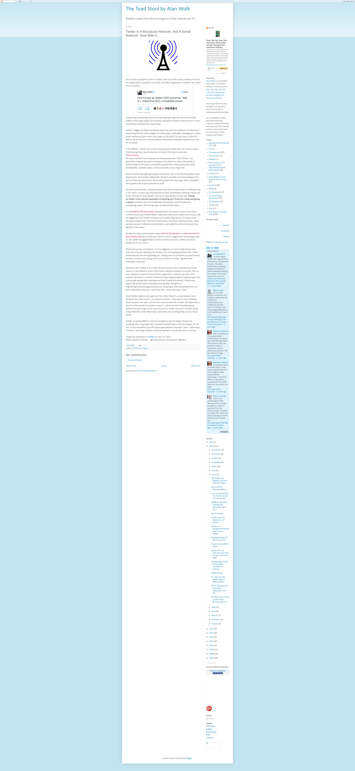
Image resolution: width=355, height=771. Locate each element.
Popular (216, 248)
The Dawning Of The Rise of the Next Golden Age (217, 425)
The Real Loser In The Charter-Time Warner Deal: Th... (220, 599)
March (215, 615)
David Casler (218, 290)
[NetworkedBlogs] (217, 671)
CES (210, 149)
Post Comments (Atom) (147, 371)
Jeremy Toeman (219, 396)
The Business (136, 348)
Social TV (212, 185)
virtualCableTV (219, 254)
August (215, 466)
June (214, 475)
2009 (211, 650)
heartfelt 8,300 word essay (142, 212)
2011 (211, 641)
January (215, 624)
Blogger (189, 758)
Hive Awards (214, 156)
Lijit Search (210, 719)
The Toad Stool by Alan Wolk (158, 9)
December (216, 450)
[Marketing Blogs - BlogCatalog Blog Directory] (211, 738)
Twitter (145, 348)
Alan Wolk (210, 81)
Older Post (195, 366)
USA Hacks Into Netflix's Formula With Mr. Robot (219, 480)
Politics (212, 174)
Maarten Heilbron (220, 331)
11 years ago (215, 286)
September (216, 462)
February (216, 620)
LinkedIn (225, 225)
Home (163, 366)
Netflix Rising (216, 573)
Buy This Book (217, 514)
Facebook (225, 231)
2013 (211, 633)
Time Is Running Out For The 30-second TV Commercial (219, 496)
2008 (211, 654)
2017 (211, 442)
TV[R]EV (151, 337)
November (216, 454)
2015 (211, 446)
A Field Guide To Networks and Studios (218, 520)
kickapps (212, 159)
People (208, 248)
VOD (210, 209)
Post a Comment (135, 360)
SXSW (211, 189)
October (215, 458)
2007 (211, 658)
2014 (211, 629)
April (214, 611)
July (213, 471)
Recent (212, 248)
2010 (211, 646)
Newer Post (131, 366)
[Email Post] (139, 345)
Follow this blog (217, 673)
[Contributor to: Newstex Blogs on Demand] (213, 747)
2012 (211, 637)
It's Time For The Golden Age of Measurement (218, 579)
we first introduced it (170, 234)
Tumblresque (214, 202)
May (214, 607)
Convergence (214, 152)
